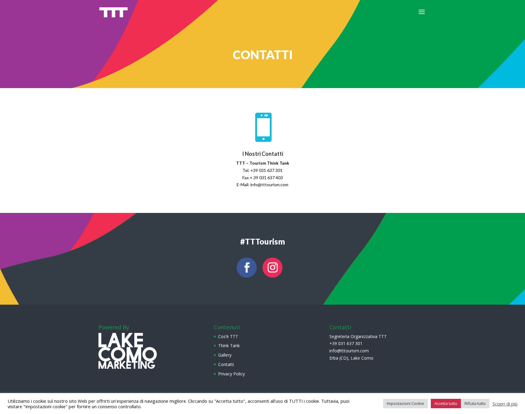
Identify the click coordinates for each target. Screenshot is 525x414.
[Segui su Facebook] (247, 268)
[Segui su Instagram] (272, 268)
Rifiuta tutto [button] (475, 403)
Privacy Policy (231, 374)
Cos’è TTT (228, 336)
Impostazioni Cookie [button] (405, 403)
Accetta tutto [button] (445, 403)
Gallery (225, 355)
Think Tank (229, 345)
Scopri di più (504, 403)
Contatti (226, 364)
